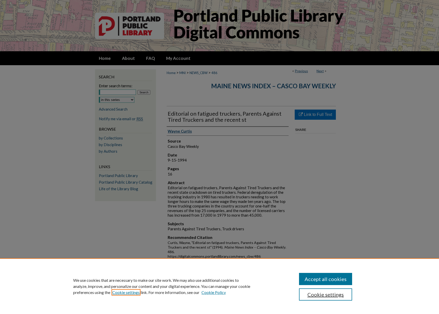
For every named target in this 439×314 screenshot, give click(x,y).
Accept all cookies (326, 279)
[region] (219, 286)
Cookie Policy (213, 292)
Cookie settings (126, 292)
